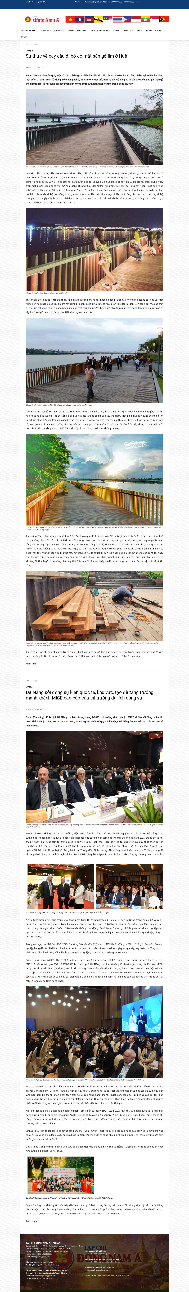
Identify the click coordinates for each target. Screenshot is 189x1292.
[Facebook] (138, 1)
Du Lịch (34, 44)
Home (28, 44)
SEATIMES (90, 1267)
